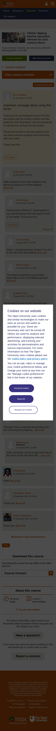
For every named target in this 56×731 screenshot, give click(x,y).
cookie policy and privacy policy (29, 358)
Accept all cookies (21, 388)
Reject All (21, 399)
